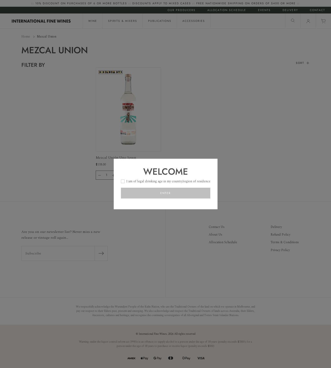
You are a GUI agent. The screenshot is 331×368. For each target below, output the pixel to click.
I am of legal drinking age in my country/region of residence (168, 181)
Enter (165, 193)
